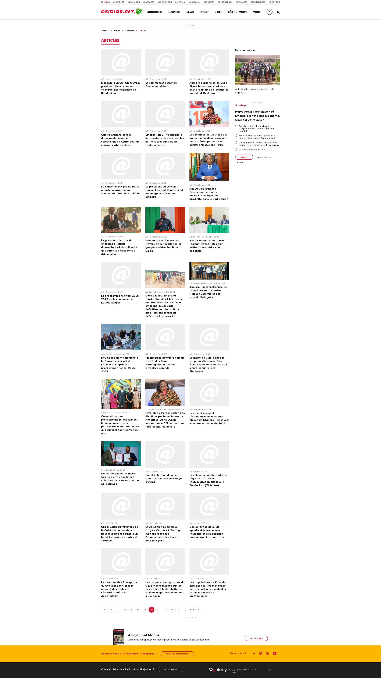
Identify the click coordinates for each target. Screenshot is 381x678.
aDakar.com (209, 2)
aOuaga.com (149, 2)
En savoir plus (256, 638)
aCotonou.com (165, 2)
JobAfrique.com (258, 2)
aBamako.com (134, 2)
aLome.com (180, 2)
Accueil (105, 31)
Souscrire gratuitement (177, 654)
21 (165, 609)
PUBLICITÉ (190, 25)
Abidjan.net (118, 2)
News (190, 12)
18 (145, 609)
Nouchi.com (274, 2)
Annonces (154, 12)
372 (192, 609)
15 (125, 609)
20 (158, 609)
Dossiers (129, 31)
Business (174, 12)
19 (151, 609)
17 (138, 609)
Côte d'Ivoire (237, 12)
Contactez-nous (171, 669)
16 (131, 609)
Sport (204, 12)
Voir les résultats (263, 157)
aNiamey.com (194, 2)
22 (171, 609)
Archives (241, 163)
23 (178, 609)
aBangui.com (242, 2)
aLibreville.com (225, 2)
